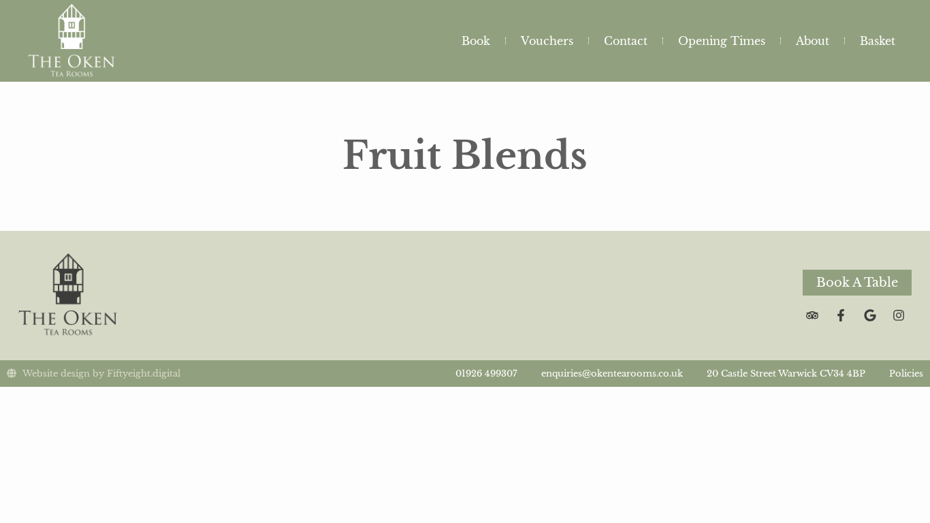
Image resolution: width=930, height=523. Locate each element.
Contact (625, 41)
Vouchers (547, 41)
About (812, 41)
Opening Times (721, 41)
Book (476, 41)
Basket (877, 41)
